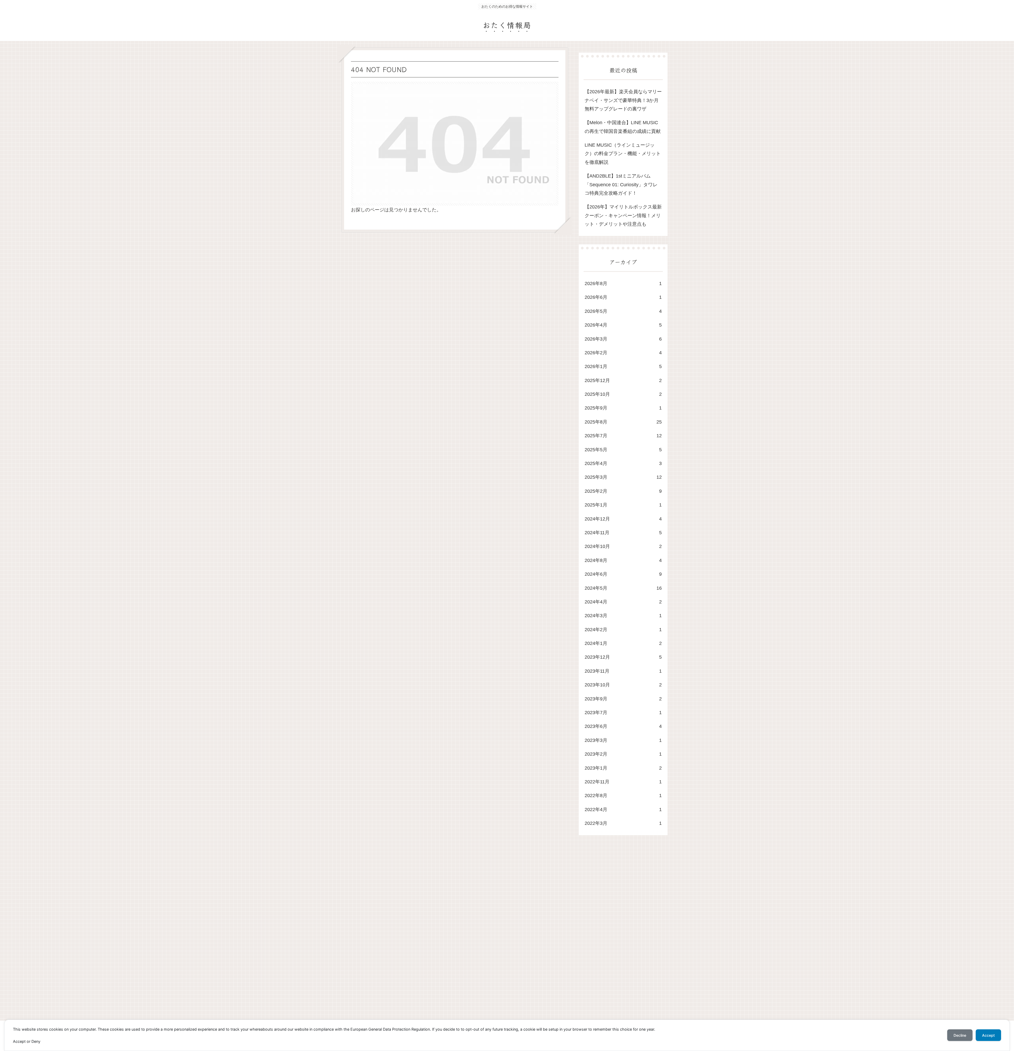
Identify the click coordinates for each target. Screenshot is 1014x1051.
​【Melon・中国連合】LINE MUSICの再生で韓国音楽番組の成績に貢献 (623, 127)
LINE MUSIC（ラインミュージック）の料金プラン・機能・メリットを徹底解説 (623, 153)
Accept (988, 1035)
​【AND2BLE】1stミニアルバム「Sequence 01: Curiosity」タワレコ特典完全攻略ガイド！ (621, 184)
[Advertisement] (499, 933)
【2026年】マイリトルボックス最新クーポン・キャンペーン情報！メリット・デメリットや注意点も (623, 215)
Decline (960, 1035)
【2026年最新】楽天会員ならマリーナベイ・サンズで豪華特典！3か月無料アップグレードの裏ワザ (623, 100)
